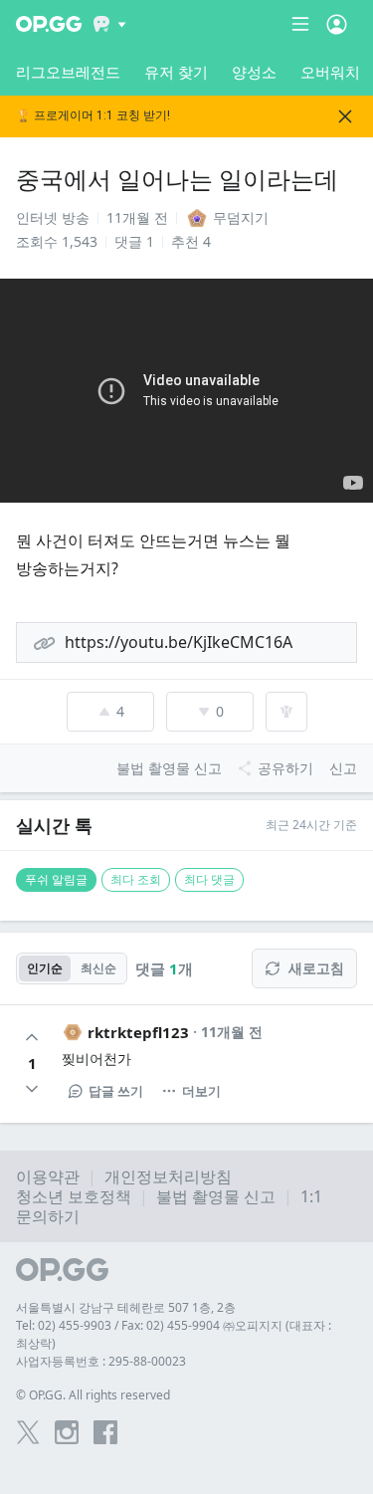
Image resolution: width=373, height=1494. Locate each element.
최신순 (98, 968)
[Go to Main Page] (49, 24)
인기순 (45, 968)
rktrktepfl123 (138, 1032)
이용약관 (48, 1176)
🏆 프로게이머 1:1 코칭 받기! (93, 115)
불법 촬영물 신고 (216, 1196)
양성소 (254, 72)
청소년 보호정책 (73, 1196)
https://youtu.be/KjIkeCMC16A (178, 642)
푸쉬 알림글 (56, 879)
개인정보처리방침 (168, 1176)
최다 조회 (135, 879)
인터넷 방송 (53, 217)
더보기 (201, 1091)
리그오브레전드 (68, 72)
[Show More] (110, 24)
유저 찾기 (176, 72)
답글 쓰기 (116, 1091)
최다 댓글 (209, 879)
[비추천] (32, 1089)
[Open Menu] (336, 24)
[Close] (345, 116)
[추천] (32, 1037)
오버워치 (330, 72)
